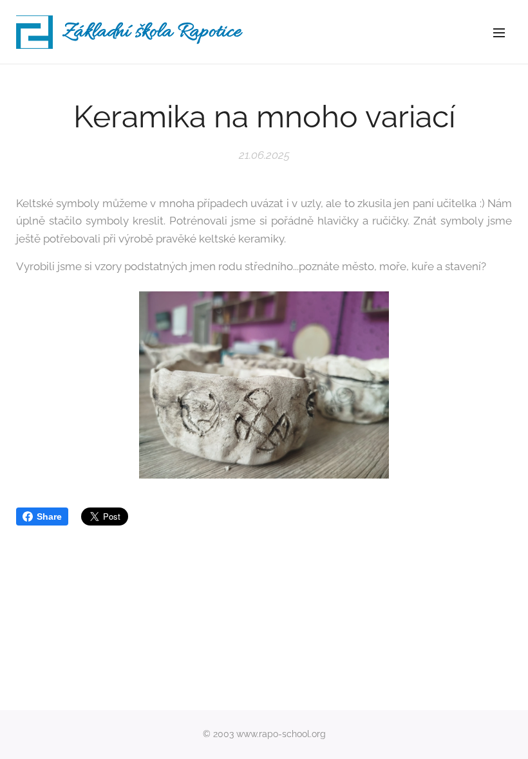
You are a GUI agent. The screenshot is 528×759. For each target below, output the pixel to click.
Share (49, 516)
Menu (499, 32)
